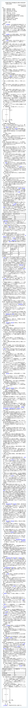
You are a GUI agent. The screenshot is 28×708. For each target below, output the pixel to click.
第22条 (14, 503)
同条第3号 (23, 540)
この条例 (7, 24)
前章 (11, 637)
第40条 (20, 557)
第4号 (24, 539)
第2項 (14, 557)
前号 (6, 162)
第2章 (7, 637)
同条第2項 (14, 240)
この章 (7, 40)
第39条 (12, 532)
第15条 (12, 322)
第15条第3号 (18, 539)
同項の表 (21, 265)
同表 (10, 241)
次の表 (14, 204)
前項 (6, 223)
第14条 (7, 322)
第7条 (7, 127)
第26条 (5, 593)
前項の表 (5, 220)
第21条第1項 (8, 503)
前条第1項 (20, 304)
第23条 (7, 373)
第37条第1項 (8, 557)
